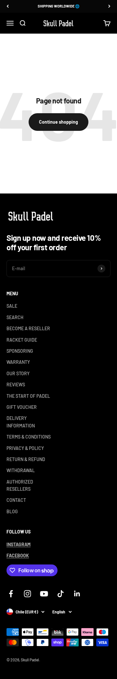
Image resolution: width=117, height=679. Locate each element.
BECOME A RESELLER (28, 328)
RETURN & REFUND (25, 459)
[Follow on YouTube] (44, 593)
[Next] (109, 6)
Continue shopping (58, 122)
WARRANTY (18, 362)
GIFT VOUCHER (21, 407)
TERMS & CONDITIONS (28, 437)
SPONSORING (19, 351)
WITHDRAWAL (20, 470)
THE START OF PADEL (28, 396)
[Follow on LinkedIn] (77, 593)
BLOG (12, 511)
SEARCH (14, 317)
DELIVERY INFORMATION (20, 421)
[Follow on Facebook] (10, 593)
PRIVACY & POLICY (25, 448)
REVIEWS (15, 384)
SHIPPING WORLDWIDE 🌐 (59, 6)
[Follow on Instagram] (27, 593)
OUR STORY (18, 373)
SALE (11, 306)
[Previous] (7, 6)
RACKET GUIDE (21, 340)
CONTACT (16, 500)
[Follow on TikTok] (60, 593)
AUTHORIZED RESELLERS (19, 485)
